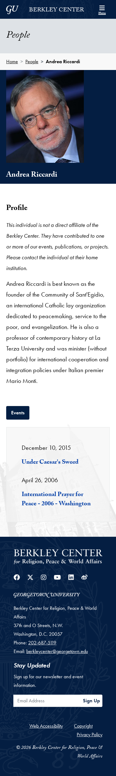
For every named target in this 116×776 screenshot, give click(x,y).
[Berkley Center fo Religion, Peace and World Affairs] (58, 556)
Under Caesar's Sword (50, 463)
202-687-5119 (42, 642)
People (31, 61)
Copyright (83, 726)
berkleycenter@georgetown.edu (57, 651)
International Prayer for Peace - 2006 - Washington (56, 500)
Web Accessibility (46, 726)
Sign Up (91, 700)
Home (12, 61)
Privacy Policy (89, 734)
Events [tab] (20, 412)
